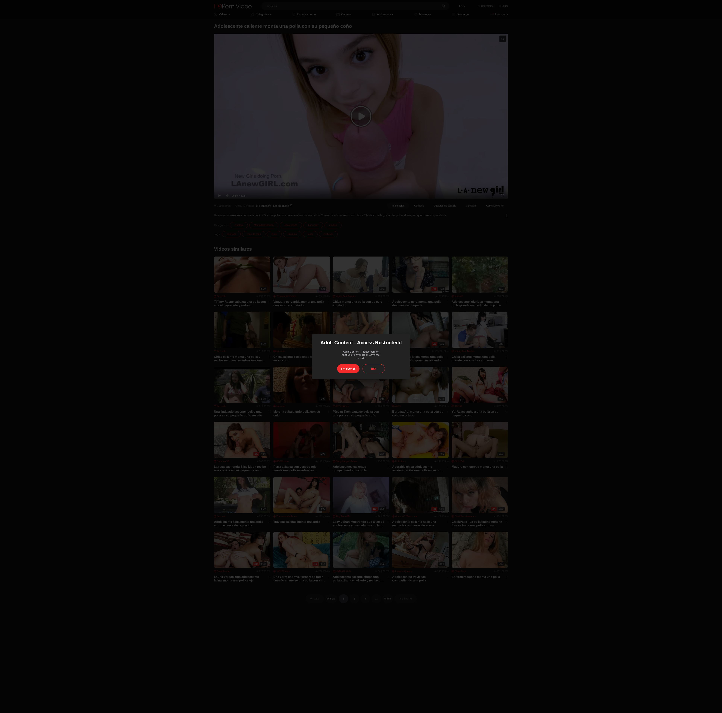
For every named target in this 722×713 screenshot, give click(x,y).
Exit (373, 368)
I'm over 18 (348, 368)
